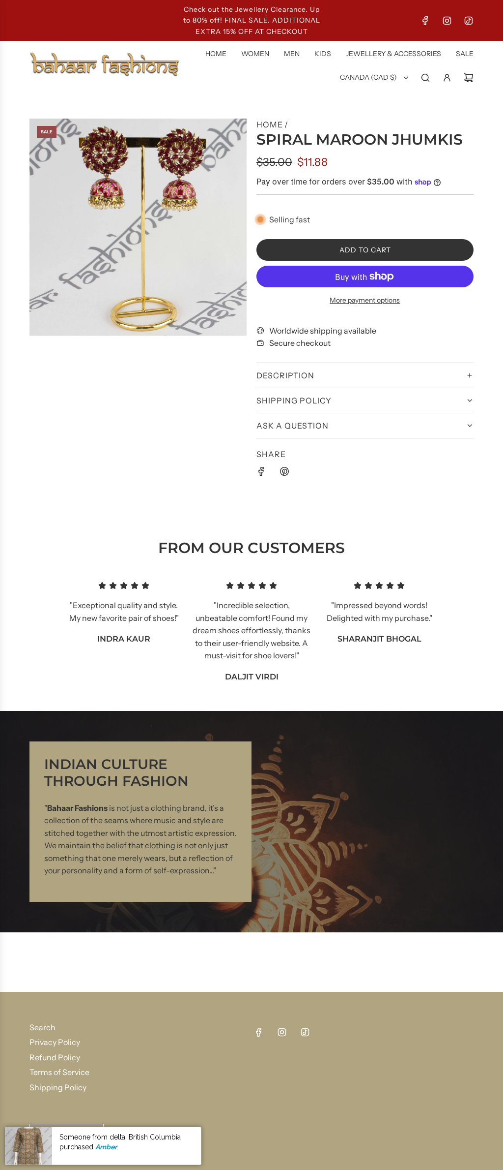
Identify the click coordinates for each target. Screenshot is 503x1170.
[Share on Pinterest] (284, 473)
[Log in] (447, 78)
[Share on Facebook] (261, 473)
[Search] (425, 78)
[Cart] (468, 78)
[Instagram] (447, 21)
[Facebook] (425, 21)
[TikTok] (468, 21)
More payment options (365, 300)
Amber (106, 1147)
